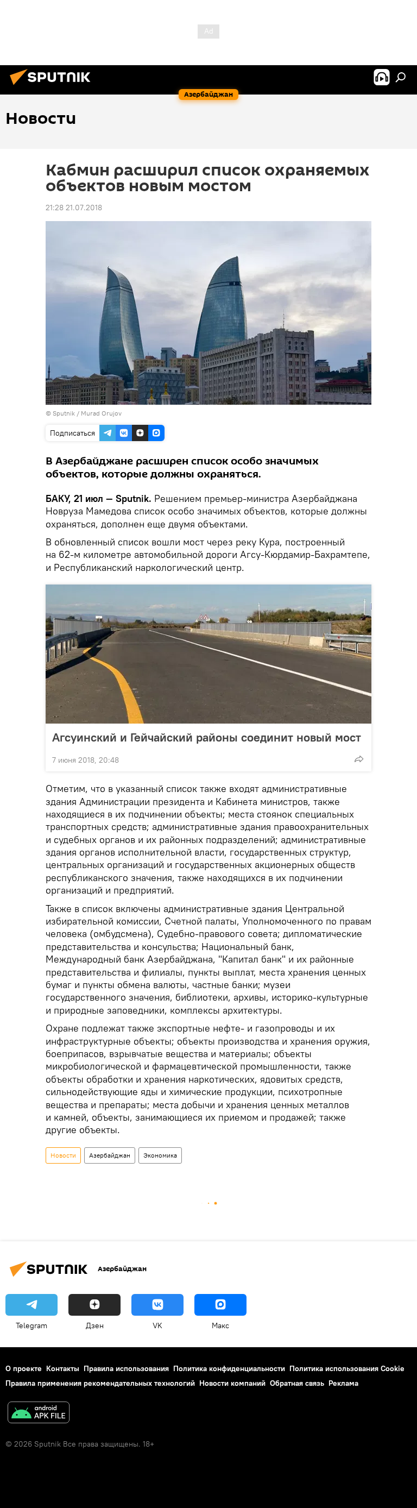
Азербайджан (109, 1155)
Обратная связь (297, 1383)
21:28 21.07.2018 (74, 207)
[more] (359, 759)
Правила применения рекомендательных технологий (100, 1383)
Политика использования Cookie (347, 1368)
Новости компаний (232, 1383)
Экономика (160, 1155)
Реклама (343, 1383)
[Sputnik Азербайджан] (53, 86)
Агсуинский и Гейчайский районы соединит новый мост (206, 737)
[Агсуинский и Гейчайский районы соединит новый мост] (208, 654)
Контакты (62, 1368)
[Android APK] (38, 1414)
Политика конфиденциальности (229, 1368)
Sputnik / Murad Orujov (87, 413)
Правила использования (126, 1368)
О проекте (23, 1368)
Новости (63, 1155)
